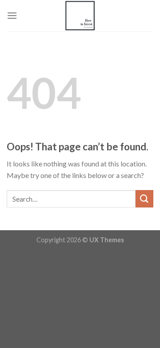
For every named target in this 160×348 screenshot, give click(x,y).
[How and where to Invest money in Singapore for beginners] (80, 15)
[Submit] (144, 198)
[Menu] (12, 15)
